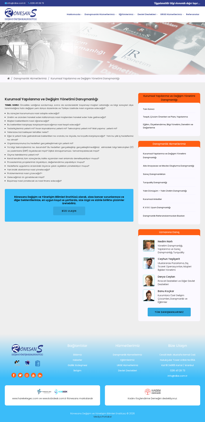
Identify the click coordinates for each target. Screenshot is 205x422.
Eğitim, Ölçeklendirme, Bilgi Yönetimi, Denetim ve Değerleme (168, 126)
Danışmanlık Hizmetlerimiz (100, 14)
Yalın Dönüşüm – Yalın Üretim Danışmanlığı (165, 190)
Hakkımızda (74, 14)
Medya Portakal (102, 416)
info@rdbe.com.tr (16, 3)
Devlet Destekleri (147, 14)
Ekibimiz (77, 354)
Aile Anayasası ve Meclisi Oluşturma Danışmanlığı (168, 165)
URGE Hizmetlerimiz (171, 14)
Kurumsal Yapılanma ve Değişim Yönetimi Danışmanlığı (85, 78)
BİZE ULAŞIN (69, 211)
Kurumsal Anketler (152, 199)
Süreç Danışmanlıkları (154, 174)
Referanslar (192, 14)
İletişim (77, 370)
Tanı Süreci (148, 109)
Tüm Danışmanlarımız (169, 312)
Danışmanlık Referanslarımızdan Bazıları (164, 215)
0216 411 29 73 (37, 3)
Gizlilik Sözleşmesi (77, 365)
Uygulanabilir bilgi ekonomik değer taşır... (177, 3)
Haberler (77, 360)
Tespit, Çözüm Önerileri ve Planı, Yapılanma (165, 116)
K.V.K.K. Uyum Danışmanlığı (157, 207)
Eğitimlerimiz (126, 14)
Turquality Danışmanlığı (155, 182)
